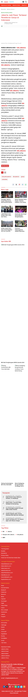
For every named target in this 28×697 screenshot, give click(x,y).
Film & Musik (4, 610)
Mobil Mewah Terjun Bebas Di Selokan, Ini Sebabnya (14, 497)
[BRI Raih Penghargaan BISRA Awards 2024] (14, 302)
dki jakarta (16, 176)
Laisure (3, 614)
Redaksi (3, 551)
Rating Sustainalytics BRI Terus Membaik (7, 484)
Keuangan (4, 601)
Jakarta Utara (4, 649)
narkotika (4, 179)
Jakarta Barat (4, 653)
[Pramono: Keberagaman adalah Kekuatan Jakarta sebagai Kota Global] (21, 223)
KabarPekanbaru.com (7, 572)
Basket (3, 627)
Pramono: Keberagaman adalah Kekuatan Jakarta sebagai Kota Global (21, 230)
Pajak (2, 603)
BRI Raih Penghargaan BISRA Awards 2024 (12, 362)
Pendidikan (4, 638)
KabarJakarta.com (6, 566)
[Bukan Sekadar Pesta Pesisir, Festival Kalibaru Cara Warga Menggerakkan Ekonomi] (21, 194)
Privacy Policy (4, 555)
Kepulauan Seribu (6, 647)
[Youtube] (13, 686)
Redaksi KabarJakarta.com (10, 22)
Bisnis (2, 596)
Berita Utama (5, 12)
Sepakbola (4, 634)
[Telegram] (18, 687)
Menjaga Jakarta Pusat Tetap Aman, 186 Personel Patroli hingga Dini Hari (6, 201)
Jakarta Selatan (5, 655)
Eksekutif (3, 590)
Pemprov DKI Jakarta (8, 534)
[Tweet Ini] (16, 184)
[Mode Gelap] (23, 2)
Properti (3, 616)
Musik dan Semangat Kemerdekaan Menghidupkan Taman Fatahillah (21, 215)
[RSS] (24, 686)
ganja (22, 176)
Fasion (3, 607)
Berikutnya (5, 166)
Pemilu (3, 636)
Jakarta (9, 531)
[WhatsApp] (15, 686)
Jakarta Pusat (5, 651)
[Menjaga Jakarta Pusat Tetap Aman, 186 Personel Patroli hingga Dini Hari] (7, 194)
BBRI (4, 537)
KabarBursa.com (5, 575)
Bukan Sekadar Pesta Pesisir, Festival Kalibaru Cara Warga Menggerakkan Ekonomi (21, 201)
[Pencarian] (26, 2)
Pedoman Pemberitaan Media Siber (10, 557)
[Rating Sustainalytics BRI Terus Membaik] (7, 423)
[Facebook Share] (13, 184)
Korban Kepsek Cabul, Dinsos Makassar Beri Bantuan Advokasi (15, 514)
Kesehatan (4, 612)
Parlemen (3, 592)
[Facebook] (4, 686)
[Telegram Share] (22, 184)
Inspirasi (3, 599)
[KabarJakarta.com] (9, 1)
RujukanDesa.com (6, 579)
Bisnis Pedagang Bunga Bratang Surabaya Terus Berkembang (19, 485)
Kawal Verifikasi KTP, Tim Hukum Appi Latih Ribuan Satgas (15, 519)
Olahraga (3, 625)
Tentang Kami (5, 549)
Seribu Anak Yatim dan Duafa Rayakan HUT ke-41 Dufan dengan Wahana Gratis (6, 230)
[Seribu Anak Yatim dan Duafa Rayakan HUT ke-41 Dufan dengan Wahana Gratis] (7, 223)
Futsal (2, 629)
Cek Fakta (4, 642)
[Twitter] (7, 686)
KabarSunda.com (5, 570)
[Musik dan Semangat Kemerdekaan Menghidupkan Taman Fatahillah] (21, 209)
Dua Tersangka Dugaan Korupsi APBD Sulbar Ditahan (14, 508)
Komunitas (4, 622)
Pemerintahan (5, 588)
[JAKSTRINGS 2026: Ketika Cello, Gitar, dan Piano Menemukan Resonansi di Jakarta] (7, 209)
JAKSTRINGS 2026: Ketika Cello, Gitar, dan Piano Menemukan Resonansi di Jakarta (7, 215)
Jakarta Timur (5, 658)
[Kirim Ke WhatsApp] (25, 184)
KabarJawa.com (5, 568)
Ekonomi (3, 594)
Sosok (2, 640)
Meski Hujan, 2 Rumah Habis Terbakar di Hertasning (13, 503)
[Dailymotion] (21, 687)
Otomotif (3, 631)
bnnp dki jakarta (6, 176)
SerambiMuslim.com (6, 577)
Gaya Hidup (4, 605)
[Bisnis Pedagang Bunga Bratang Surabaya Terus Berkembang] (21, 423)
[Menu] (2, 1)
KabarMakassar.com (6, 564)
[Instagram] (10, 686)
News (10, 12)
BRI (3, 531)
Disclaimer (4, 553)
